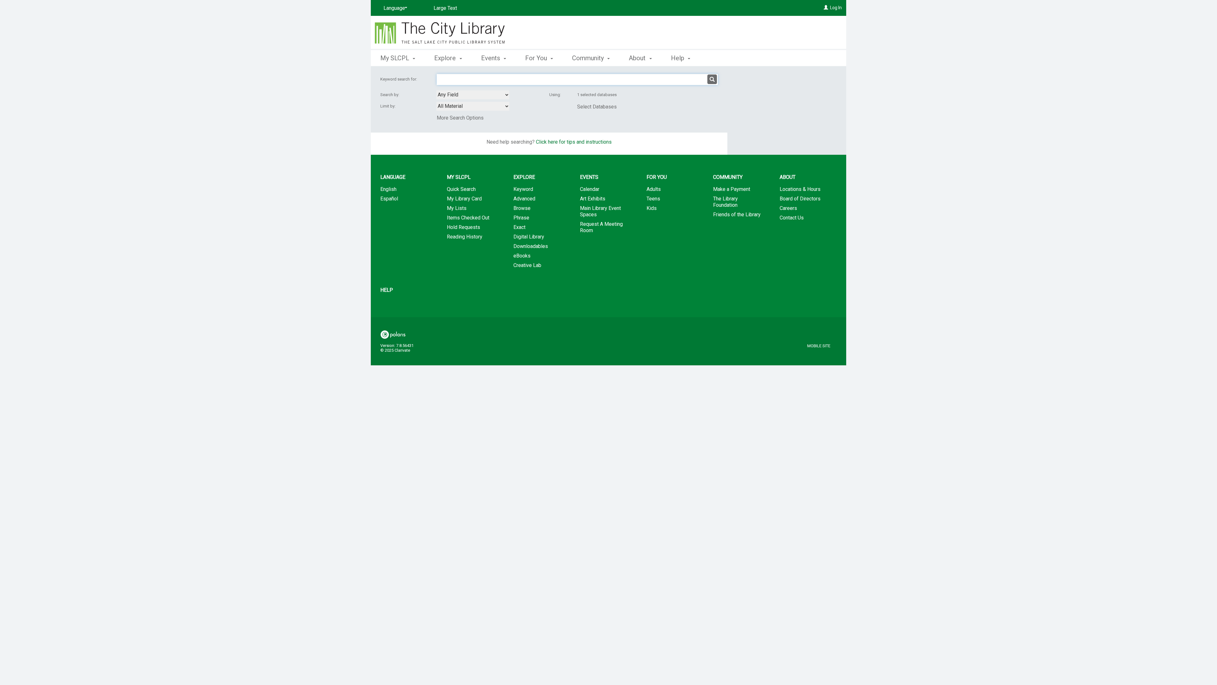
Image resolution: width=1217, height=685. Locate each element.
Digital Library (528, 237)
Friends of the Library (737, 215)
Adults (654, 189)
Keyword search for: (399, 79)
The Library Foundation (725, 202)
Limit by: (388, 106)
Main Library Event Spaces (600, 211)
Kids (652, 208)
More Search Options (460, 118)
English (388, 189)
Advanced (524, 199)
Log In (836, 7)
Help (386, 290)
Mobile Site (818, 345)
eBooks (522, 256)
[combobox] (472, 94)
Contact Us (792, 218)
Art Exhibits (592, 199)
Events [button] (491, 58)
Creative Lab (527, 265)
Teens (653, 199)
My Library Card (464, 199)
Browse (522, 208)
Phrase (521, 218)
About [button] (638, 58)
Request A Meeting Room (601, 227)
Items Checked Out (468, 218)
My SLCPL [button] (395, 58)
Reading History (464, 237)
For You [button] (537, 58)
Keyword (523, 189)
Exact (519, 227)
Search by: (390, 94)
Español (389, 199)
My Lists (457, 208)
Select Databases (597, 107)
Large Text (445, 8)
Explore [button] (445, 58)
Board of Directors (800, 199)
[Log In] (826, 7)
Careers (788, 208)
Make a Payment (731, 189)
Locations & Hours (800, 189)
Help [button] (678, 58)
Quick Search (461, 189)
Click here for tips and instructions (574, 142)
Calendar (589, 189)
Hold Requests (463, 227)
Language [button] (392, 177)
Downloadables (530, 246)
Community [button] (588, 58)
